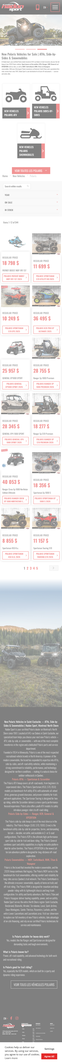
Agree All (49, 1056)
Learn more (11, 1058)
